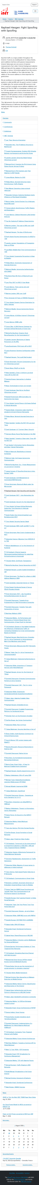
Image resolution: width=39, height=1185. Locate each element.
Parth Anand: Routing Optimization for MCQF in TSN (19, 238)
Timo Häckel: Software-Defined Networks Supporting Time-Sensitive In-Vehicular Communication (18, 508)
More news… (6, 1120)
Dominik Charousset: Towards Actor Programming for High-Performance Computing (19, 601)
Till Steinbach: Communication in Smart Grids (20, 878)
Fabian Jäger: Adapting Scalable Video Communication (16, 699)
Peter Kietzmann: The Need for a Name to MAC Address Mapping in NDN (20, 577)
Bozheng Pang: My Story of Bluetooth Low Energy (18, 277)
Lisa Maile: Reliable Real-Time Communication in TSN (20, 251)
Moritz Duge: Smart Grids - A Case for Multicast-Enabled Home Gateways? (17, 765)
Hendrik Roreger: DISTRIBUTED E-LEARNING (19, 920)
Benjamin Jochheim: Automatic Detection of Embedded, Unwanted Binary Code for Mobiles (19, 884)
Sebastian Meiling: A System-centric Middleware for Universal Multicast (20, 941)
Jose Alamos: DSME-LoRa (14, 322)
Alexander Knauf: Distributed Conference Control (17, 930)
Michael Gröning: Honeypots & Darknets (18, 1078)
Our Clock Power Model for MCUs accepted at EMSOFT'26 (17, 1106)
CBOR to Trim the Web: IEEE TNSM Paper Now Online (19, 1097)
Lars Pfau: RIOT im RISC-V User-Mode (17, 282)
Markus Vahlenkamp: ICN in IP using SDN (18, 775)
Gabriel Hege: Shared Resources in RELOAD (19, 935)
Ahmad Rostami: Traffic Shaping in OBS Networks (17, 1066)
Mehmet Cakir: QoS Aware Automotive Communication (17, 459)
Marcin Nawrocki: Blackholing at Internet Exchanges (17, 453)
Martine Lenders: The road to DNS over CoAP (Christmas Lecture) (19, 227)
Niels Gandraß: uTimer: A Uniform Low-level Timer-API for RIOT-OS (18, 374)
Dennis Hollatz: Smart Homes (15, 1012)
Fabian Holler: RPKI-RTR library (15, 924)
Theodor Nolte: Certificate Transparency (18, 561)
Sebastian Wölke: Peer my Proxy (16, 725)
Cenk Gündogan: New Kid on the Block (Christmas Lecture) (17, 391)
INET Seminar (19, 19)
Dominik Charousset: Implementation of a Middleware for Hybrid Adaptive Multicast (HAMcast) (18, 1025)
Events (11, 19)
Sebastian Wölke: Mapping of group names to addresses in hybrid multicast (19, 866)
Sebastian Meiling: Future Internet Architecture (20, 1038)
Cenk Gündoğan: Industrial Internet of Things (20, 583)
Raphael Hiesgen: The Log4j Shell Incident (19, 357)
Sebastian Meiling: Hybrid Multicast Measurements (16, 822)
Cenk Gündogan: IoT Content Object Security (20, 429)
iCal (7, 51)
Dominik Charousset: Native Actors (17, 753)
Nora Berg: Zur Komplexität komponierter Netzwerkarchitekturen (18, 759)
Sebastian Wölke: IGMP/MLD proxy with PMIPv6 (20, 915)
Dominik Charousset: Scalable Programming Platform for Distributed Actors (18, 710)
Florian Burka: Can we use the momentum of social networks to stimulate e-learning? (19, 967)
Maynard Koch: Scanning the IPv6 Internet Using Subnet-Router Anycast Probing (20, 165)
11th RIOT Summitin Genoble (12, 1158)
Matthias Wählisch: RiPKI (13, 613)
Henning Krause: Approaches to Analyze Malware (17, 380)
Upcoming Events (8, 1154)
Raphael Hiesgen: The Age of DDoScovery (19, 232)
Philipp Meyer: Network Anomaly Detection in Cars (19, 417)
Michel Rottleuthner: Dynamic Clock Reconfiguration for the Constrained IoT (17, 334)
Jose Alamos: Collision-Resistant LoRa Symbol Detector (19, 216)
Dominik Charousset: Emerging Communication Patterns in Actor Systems (19, 680)
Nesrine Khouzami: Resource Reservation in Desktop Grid (18, 748)
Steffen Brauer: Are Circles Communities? (19, 720)
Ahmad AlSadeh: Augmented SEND (16, 786)
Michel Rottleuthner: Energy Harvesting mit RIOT (21, 565)
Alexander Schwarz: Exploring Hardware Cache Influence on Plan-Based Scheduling (19, 196)
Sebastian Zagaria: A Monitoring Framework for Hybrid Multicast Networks (19, 853)
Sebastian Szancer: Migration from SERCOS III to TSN (19, 540)
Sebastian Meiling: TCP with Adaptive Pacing (20, 1060)
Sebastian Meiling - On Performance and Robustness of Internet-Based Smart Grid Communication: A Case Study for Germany (17, 620)
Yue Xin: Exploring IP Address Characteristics (20, 221)
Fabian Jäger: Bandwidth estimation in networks (21, 997)
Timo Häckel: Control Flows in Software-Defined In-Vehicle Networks (20, 404)
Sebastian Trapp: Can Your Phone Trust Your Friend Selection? (19, 906)
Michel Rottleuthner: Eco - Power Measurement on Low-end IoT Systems (20, 466)
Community (8, 122)
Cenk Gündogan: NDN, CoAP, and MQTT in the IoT (19, 527)
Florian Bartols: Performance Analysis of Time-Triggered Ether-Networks (19, 948)
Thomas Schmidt (11, 47)
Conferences (8, 127)
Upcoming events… (28, 1165)
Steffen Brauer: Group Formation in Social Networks (18, 834)
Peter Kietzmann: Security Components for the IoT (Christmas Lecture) (19, 363)
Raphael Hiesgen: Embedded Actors (17, 705)
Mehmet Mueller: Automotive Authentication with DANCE (19, 270)
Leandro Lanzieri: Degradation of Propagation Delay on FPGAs (19, 244)
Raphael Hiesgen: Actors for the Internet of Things (18, 673)
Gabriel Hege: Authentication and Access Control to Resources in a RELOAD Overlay (17, 991)
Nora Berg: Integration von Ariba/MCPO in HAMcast (18, 803)
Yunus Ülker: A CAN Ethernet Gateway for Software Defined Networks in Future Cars (18, 328)
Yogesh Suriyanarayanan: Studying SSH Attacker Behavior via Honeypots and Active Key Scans (20, 152)
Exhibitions (7, 131)
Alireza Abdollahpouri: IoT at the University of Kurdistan (19, 547)
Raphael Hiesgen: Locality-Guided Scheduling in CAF (19, 571)
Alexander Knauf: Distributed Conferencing (19, 1082)
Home (4, 19)
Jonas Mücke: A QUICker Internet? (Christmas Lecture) (19, 316)
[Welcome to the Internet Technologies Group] (16, 11)
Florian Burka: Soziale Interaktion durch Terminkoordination (17, 1018)
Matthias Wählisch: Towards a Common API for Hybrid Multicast (20, 1044)
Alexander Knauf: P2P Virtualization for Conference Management (17, 1055)
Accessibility (20, 1173)
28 (9, 1133)
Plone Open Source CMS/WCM (17, 1177)
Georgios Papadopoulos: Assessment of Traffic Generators (20, 860)
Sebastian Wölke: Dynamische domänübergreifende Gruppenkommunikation (18, 693)
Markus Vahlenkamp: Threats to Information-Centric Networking (19, 809)
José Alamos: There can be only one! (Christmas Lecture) (16, 288)
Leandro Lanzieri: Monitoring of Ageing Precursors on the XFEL (17, 341)
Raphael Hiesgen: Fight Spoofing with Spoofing (20, 491)
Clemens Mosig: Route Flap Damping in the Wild (20, 434)
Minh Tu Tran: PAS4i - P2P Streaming (17, 1049)
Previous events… (11, 1165)
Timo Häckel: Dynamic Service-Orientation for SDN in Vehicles (19, 303)
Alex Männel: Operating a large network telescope (17, 189)
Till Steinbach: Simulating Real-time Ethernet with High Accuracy (19, 954)
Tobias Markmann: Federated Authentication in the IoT (19, 660)
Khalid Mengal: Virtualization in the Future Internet (18, 1073)
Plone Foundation (19, 1179)
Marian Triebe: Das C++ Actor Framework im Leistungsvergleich (18, 653)
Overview (5, 118)
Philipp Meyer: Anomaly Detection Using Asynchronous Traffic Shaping (17, 183)
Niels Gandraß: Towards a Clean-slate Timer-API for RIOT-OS (20, 440)
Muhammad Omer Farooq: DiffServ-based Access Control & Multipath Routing (18, 961)
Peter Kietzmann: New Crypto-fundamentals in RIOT (19, 534)
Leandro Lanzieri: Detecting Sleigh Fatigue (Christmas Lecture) (18, 159)
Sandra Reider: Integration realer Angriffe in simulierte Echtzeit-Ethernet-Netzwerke (18, 411)
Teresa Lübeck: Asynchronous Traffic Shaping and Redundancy (19, 209)
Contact (27, 1173)
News (4, 1093)
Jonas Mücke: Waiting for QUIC (15, 177)
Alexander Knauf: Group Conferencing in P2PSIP (21, 1008)
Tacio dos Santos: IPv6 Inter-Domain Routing (20, 828)
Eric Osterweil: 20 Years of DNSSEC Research (20, 298)
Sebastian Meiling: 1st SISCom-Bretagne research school (17, 1002)
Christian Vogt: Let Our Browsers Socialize (19, 716)
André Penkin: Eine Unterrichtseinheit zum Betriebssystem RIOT (18, 516)
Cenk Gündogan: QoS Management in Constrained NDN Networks (16, 479)
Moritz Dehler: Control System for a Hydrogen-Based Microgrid (19, 202)
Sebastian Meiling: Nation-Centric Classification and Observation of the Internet (19, 985)
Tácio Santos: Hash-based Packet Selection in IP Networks (19, 873)
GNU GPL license (26, 1181)
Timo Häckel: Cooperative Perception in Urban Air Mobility (19, 257)
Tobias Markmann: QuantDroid (15, 791)
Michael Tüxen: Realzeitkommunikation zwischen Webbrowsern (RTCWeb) (17, 781)
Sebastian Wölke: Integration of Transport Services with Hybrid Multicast (18, 667)
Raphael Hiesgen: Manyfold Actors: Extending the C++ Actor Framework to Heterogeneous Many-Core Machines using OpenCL (19, 639)
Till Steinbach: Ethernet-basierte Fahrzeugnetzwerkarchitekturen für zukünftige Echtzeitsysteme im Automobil (18, 554)
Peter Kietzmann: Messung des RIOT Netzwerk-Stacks (20, 647)
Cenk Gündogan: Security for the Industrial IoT (20, 502)
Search (34, 5)
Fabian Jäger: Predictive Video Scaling (17, 839)
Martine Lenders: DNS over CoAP (16, 293)
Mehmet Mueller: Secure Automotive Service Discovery (19, 310)
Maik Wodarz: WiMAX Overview (15, 1087)
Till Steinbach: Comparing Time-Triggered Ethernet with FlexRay (18, 1033)
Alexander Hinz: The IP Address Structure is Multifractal (18, 146)
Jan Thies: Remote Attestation (15, 140)
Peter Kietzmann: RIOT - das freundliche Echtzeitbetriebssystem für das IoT (17, 595)
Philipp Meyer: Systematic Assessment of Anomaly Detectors (18, 264)
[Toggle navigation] (35, 11)
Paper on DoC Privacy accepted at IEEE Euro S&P (18, 1114)
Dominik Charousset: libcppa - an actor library (20, 911)
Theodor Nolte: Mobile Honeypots (16, 973)
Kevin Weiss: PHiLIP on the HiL (15, 368)
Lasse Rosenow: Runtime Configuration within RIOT (19, 352)
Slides (3, 112)
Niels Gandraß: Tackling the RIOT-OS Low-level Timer (19, 424)
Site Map (12, 1173)
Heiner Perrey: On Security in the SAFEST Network (17, 816)
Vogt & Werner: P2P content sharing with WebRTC (18, 741)
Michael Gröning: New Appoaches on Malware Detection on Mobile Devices (19, 978)
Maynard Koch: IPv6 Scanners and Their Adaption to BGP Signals (17, 172)
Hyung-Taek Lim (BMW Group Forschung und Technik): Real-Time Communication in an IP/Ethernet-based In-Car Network (19, 891)
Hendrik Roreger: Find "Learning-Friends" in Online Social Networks (20, 899)
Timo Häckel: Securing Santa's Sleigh (17, 521)
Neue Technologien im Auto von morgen (18, 386)
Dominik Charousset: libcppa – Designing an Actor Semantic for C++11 (18, 796)
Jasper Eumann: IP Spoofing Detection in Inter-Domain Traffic (19, 472)
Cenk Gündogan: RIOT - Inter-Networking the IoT (19, 496)
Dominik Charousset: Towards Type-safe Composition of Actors (17, 608)
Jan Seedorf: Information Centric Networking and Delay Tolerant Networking (19, 446)
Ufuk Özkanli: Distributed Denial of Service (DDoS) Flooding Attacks (18, 588)
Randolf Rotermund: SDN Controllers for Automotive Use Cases (17, 398)
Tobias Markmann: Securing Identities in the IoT (21, 729)
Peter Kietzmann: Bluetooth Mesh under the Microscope (19, 485)
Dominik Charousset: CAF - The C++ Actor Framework (18, 686)
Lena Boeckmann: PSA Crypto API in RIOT (19, 346)
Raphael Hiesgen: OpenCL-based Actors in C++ (20, 771)
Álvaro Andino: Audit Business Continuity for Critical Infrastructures (18, 735)
